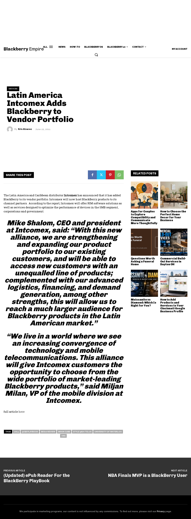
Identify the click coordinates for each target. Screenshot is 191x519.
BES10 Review (48, 432)
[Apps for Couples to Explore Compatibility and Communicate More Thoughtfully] (144, 195)
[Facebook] (92, 174)
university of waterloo (108, 432)
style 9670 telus (82, 432)
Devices (13, 89)
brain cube (64, 432)
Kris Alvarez (25, 129)
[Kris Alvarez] (10, 129)
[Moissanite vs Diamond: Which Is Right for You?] (144, 283)
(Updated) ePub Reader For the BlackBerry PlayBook (37, 478)
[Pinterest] (110, 174)
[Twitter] (101, 174)
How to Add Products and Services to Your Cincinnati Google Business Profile (172, 305)
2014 (16, 432)
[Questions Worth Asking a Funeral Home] (144, 242)
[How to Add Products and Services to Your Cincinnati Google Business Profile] (173, 283)
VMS (63, 436)
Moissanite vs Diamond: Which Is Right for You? (143, 302)
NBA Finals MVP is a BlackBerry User (147, 475)
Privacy (161, 511)
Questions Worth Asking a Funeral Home (143, 261)
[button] (96, 54)
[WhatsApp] (119, 174)
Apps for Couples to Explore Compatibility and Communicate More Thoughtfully (144, 217)
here (22, 411)
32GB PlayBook (30, 432)
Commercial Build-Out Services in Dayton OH (173, 261)
